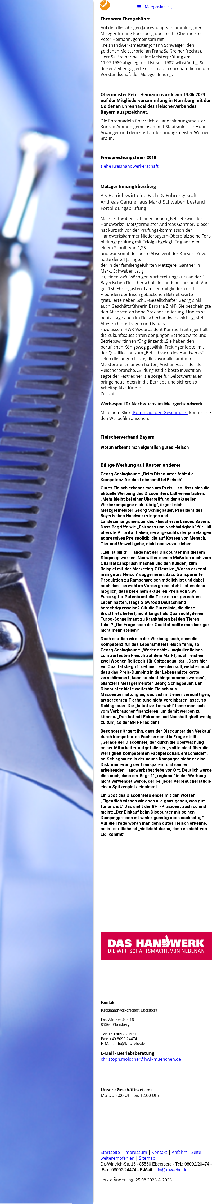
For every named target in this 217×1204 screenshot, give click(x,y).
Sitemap (147, 1158)
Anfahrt (179, 1152)
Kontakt (159, 1152)
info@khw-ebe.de (170, 1170)
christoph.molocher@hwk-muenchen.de (141, 1059)
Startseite (110, 1152)
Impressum (135, 1152)
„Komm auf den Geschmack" (160, 412)
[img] (46, 602)
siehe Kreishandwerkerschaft (130, 166)
